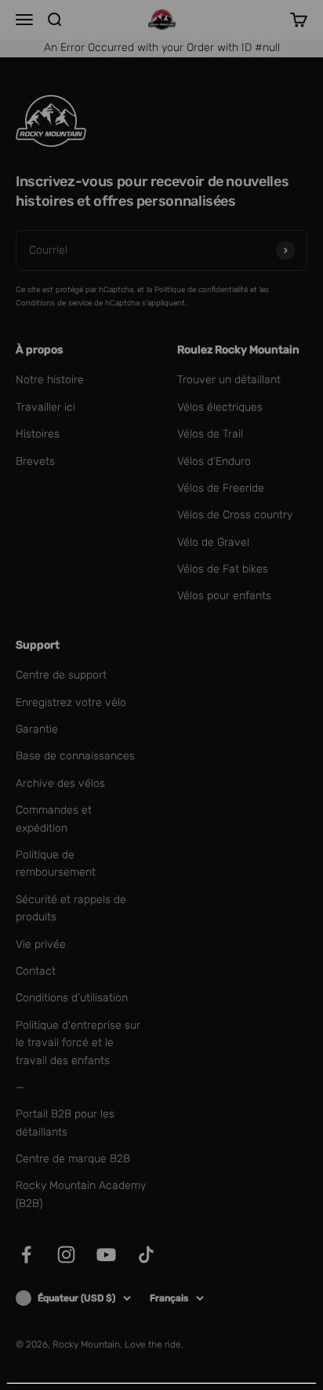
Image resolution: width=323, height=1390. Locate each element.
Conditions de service (114, 1351)
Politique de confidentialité (220, 1338)
